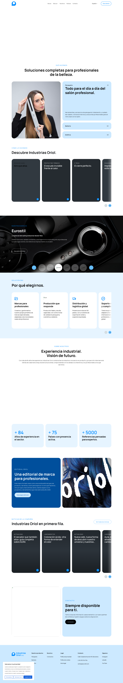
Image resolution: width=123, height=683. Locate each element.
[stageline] (42, 267)
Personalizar (9, 677)
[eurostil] (58, 267)
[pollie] (83, 267)
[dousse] (50, 267)
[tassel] (75, 267)
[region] (18, 671)
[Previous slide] (105, 205)
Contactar (70, 622)
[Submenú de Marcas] (57, 3)
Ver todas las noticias (102, 522)
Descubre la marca (19, 251)
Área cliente (106, 3)
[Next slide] (109, 205)
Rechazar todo (18, 677)
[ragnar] (66, 267)
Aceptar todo (28, 677)
